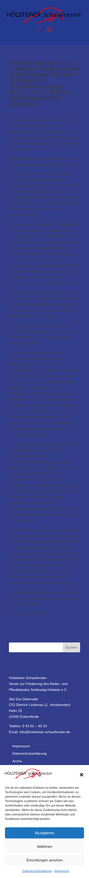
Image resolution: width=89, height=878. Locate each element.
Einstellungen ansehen (44, 860)
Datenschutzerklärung (37, 871)
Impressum (61, 871)
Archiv (17, 761)
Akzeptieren (44, 833)
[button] (81, 774)
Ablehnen (44, 846)
